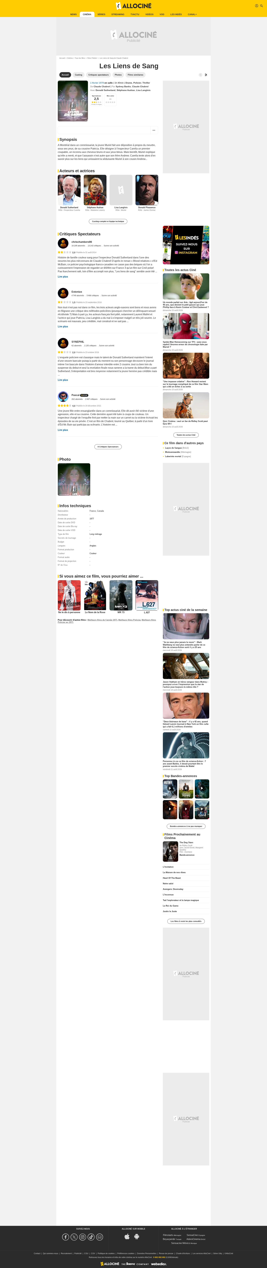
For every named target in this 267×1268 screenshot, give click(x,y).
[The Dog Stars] (170, 851)
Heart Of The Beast (172, 878)
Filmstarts (168, 1235)
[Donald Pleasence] (147, 190)
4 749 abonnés (78, 295)
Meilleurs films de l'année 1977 (102, 620)
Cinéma (87, 14)
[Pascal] (63, 396)
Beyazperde (169, 1239)
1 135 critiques (90, 346)
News (73, 14)
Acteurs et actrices (77, 170)
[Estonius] (63, 293)
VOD (162, 14)
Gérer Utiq (217, 1253)
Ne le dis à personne (69, 612)
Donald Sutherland (105, 90)
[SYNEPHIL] (63, 343)
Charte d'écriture (183, 1253)
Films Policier (92, 58)
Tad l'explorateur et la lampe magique (181, 900)
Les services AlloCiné (202, 1253)
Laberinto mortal (178, 456)
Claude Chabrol (102, 86)
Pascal (75, 395)
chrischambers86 (82, 242)
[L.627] (147, 595)
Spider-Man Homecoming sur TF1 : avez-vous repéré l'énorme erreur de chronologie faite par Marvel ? (185, 344)
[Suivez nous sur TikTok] (91, 1237)
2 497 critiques (91, 399)
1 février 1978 (97, 83)
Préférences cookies (125, 1253)
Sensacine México (180, 1243)
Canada (100, 511)
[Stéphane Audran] (95, 190)
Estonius (77, 291)
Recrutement (66, 1253)
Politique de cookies (106, 1253)
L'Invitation (168, 867)
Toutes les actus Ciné (186, 435)
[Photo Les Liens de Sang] (74, 479)
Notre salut (168, 883)
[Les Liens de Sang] (73, 101)
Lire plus (63, 276)
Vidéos (149, 14)
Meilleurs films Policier (129, 620)
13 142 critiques (95, 246)
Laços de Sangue (177, 448)
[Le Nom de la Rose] (95, 595)
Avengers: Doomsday (173, 889)
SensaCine (192, 1235)
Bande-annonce (187, 855)
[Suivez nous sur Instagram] (83, 1237)
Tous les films (80, 58)
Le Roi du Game (170, 906)
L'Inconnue (168, 895)
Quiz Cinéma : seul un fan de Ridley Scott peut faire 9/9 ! (185, 422)
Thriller (146, 83)
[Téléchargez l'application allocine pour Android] (138, 1236)
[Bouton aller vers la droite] (206, 75)
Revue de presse (166, 1253)
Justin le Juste (170, 911)
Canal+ (192, 14)
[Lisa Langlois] (121, 190)
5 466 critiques (93, 295)
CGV (93, 1253)
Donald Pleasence (146, 207)
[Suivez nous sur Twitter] (74, 1237)
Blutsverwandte (178, 452)
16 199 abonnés (79, 246)
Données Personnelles (146, 1253)
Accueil (62, 58)
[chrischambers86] (63, 243)
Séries (101, 14)
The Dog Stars (186, 842)
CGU (86, 1253)
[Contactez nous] (100, 1237)
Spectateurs (96, 96)
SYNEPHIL (78, 342)
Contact (37, 1253)
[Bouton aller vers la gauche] (200, 75)
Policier (137, 83)
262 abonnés (77, 399)
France (93, 511)
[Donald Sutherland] (69, 190)
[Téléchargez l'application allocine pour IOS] (128, 1236)
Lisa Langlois (143, 90)
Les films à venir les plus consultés (186, 921)
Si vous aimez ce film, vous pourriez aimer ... (101, 576)
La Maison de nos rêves (174, 872)
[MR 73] (121, 595)
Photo (65, 459)
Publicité (78, 1253)
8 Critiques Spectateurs (108, 447)
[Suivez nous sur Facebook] (66, 1237)
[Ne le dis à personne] (69, 595)
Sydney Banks (123, 86)
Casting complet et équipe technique (108, 221)
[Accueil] (133, 6)
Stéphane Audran (126, 90)
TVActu (135, 14)
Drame (128, 83)
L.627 (147, 612)
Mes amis (110, 96)
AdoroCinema (193, 1239)
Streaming (117, 14)
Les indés (176, 14)
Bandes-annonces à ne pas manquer (186, 826)
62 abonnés (77, 346)
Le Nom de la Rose (95, 612)
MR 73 (121, 612)
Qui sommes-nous (50, 1253)
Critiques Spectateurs (79, 234)
